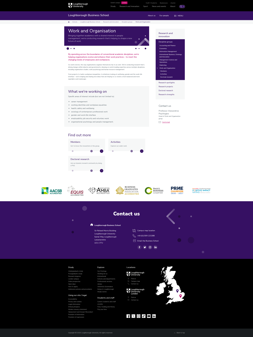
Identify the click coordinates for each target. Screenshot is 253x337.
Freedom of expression (76, 317)
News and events (159, 6)
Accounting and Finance (167, 45)
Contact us (134, 284)
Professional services (104, 281)
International (101, 276)
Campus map (135, 281)
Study (113, 6)
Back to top (181, 333)
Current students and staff (106, 302)
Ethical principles (74, 307)
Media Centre (102, 292)
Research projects (166, 86)
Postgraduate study (75, 274)
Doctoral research (166, 77)
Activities (163, 74)
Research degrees (74, 276)
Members (163, 71)
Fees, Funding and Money (106, 307)
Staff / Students (151, 3)
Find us (133, 279)
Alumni (172, 3)
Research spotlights (167, 82)
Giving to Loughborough (105, 289)
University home (68, 22)
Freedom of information (76, 314)
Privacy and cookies (75, 302)
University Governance (105, 287)
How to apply (73, 287)
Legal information (74, 304)
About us (151, 15)
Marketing (162, 65)
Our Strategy (101, 271)
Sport (145, 6)
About (172, 6)
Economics (163, 48)
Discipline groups (127, 22)
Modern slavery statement (77, 309)
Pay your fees (102, 309)
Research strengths (166, 94)
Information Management (168, 51)
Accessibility (72, 299)
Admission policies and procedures (80, 289)
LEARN (100, 304)
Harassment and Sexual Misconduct (80, 312)
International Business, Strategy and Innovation (170, 55)
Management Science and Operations (168, 61)
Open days (72, 284)
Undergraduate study (75, 271)
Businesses (164, 3)
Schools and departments (106, 279)
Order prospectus (74, 281)
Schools (74, 22)
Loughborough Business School (90, 22)
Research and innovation (111, 22)
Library (99, 284)
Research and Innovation (129, 6)
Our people (164, 15)
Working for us (102, 274)
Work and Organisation (142, 22)
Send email (166, 122)
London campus (73, 279)
